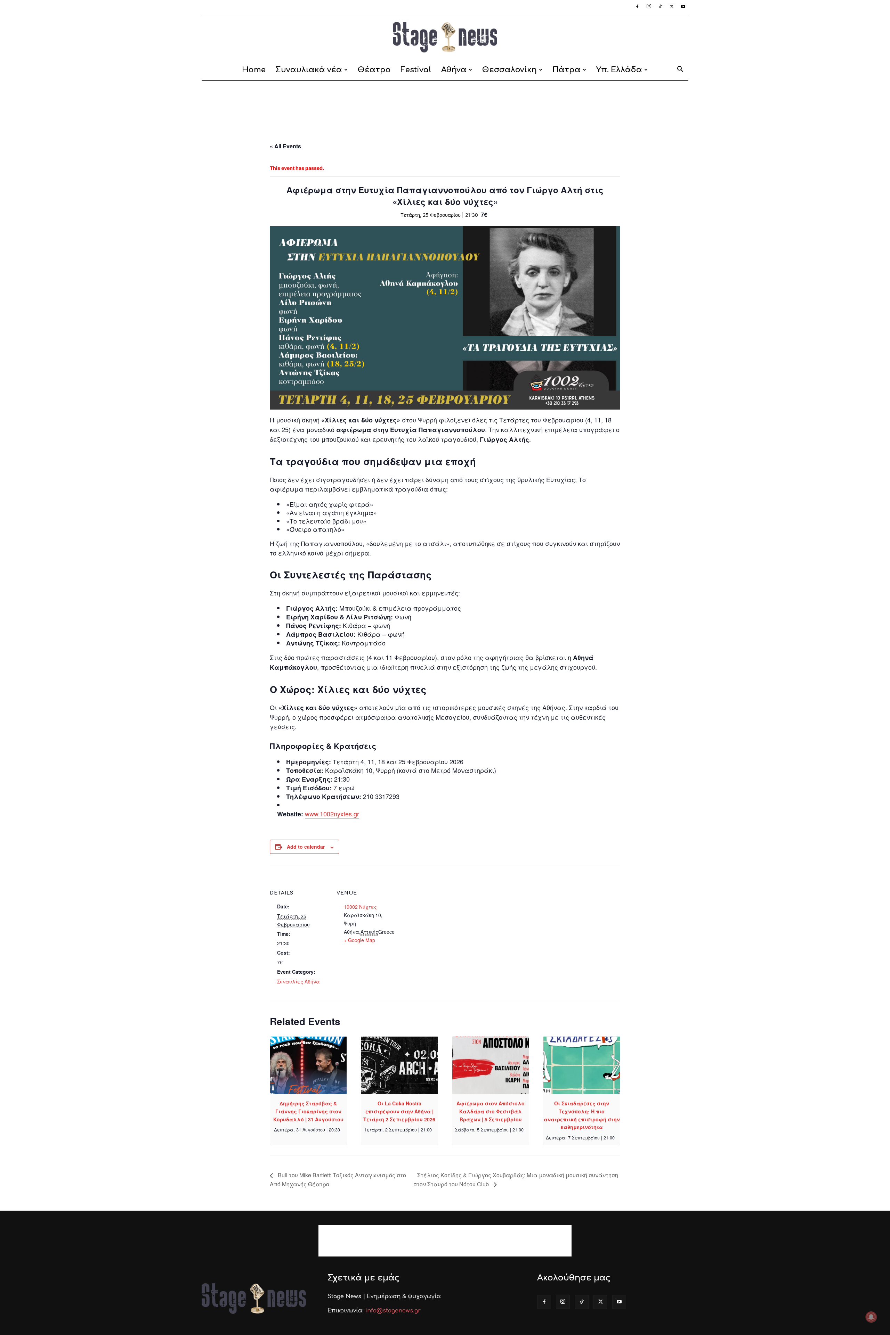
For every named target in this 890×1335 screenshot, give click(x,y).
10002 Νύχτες (360, 906)
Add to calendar (306, 846)
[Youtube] (683, 7)
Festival (415, 70)
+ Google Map (359, 940)
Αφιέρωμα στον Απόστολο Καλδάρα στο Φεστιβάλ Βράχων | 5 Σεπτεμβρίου (490, 1111)
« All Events (285, 146)
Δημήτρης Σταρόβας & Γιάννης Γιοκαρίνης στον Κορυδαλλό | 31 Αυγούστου (308, 1111)
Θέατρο (374, 70)
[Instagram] (649, 7)
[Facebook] (637, 7)
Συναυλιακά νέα (308, 70)
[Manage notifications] (871, 1316)
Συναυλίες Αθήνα (298, 981)
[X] (671, 7)
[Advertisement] (445, 104)
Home (254, 70)
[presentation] (308, 1065)
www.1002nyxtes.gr (332, 813)
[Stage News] (445, 37)
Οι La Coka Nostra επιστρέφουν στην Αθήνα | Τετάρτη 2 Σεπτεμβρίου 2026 (399, 1111)
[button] (680, 70)
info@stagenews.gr (393, 1311)
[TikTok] (660, 7)
